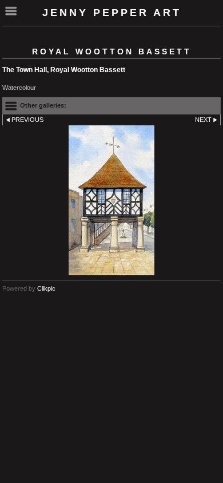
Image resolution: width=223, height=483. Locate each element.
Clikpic (46, 288)
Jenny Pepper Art (111, 12)
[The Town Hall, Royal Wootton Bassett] (111, 200)
